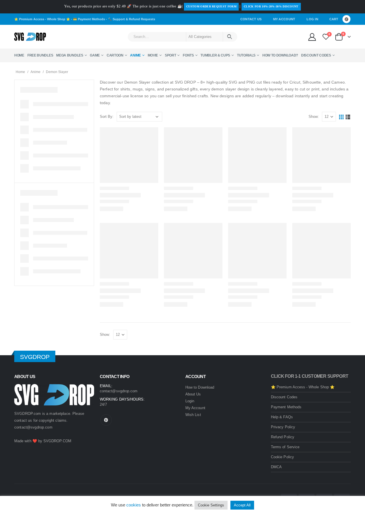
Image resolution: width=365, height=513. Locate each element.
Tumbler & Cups (215, 55)
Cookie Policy (282, 457)
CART (333, 19)
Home (19, 55)
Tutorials (246, 55)
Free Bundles (40, 55)
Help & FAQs (282, 417)
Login (189, 401)
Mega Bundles (69, 55)
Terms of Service (285, 447)
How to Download (199, 387)
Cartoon (115, 55)
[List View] (348, 117)
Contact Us (251, 19)
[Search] (229, 37)
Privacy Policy (283, 427)
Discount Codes (316, 55)
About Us (193, 394)
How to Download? (280, 55)
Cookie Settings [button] (211, 505)
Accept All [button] (242, 505)
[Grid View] (341, 117)
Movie (153, 55)
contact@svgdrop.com (33, 427)
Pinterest (106, 420)
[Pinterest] (346, 19)
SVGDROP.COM (57, 441)
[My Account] (312, 37)
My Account (284, 19)
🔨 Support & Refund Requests (131, 19)
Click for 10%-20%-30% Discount (271, 6)
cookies (133, 504)
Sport (170, 55)
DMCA (276, 467)
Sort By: (106, 116)
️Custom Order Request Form (211, 6)
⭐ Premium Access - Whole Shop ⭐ (42, 19)
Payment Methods (286, 407)
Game (95, 55)
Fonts (188, 55)
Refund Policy (282, 437)
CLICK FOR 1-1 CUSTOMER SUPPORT (309, 376)
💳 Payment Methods (89, 19)
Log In (312, 19)
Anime (135, 55)
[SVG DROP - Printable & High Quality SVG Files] (30, 37)
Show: (314, 116)
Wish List (193, 415)
